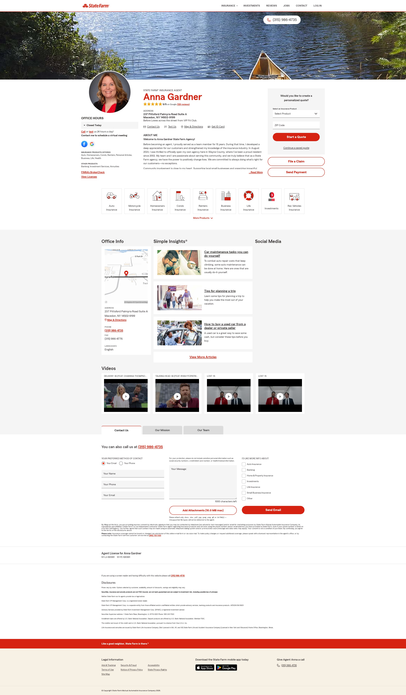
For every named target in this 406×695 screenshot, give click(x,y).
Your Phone (129, 463)
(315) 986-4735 (114, 330)
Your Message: (179, 469)
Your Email (112, 463)
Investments (251, 5)
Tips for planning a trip (220, 291)
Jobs (286, 5)
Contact (301, 5)
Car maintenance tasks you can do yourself (226, 253)
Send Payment (296, 172)
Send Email (273, 510)
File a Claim (296, 161)
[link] (96, 6)
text (91, 131)
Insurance (228, 5)
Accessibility (154, 665)
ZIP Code (280, 125)
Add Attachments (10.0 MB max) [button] (203, 510)
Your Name (109, 473)
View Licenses (89, 176)
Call (83, 131)
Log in (318, 5)
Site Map (106, 674)
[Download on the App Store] (204, 667)
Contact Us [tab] (121, 430)
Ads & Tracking (109, 665)
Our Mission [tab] (162, 430)
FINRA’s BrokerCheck (93, 172)
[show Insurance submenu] (236, 5)
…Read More (256, 172)
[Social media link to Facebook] (84, 144)
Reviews (271, 5)
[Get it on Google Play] (226, 667)
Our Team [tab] (203, 430)
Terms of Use (108, 670)
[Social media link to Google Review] (92, 144)
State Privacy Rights (157, 670)
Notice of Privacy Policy (132, 670)
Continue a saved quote (296, 148)
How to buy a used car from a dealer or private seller (225, 326)
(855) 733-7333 (155, 535)
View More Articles (203, 357)
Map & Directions (116, 320)
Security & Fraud (129, 665)
